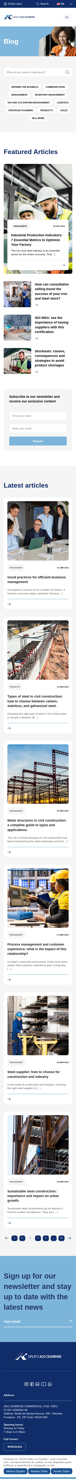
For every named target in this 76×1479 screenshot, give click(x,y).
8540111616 (15, 1446)
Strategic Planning (20, 110)
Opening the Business (24, 87)
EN (62, 4)
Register (38, 441)
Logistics (63, 102)
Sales (64, 110)
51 (61, 1238)
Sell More (38, 118)
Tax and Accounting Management (28, 102)
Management (19, 95)
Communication (55, 87)
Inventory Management (50, 95)
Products (46, 110)
